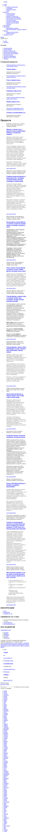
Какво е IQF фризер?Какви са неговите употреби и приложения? (15, 485)
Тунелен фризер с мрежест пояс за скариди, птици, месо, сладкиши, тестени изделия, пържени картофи (16, 298)
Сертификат (9, 8)
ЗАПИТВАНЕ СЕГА (6, 630)
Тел (4, 655)
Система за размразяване (12, 21)
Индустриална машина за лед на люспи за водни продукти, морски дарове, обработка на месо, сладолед (15, 575)
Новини (5, 30)
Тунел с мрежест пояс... (13, 80)
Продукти (5, 12)
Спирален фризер (10, 13)
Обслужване (6, 26)
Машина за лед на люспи (12, 22)
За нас (5, 5)
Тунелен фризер (10, 15)
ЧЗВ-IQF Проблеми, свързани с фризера (16, 29)
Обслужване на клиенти (12, 28)
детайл (14, 168)
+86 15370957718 (7, 622)
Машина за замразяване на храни (20, 644)
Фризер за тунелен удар (12, 16)
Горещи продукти (9, 643)
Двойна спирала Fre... (13, 101)
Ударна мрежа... (11, 69)
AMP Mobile (26, 643)
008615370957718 (7, 680)
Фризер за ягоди (16, 645)
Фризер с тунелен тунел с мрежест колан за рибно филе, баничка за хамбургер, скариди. (16, 132)
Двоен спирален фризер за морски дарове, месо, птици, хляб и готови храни (15, 395)
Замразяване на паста (6, 645)
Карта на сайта (18, 643)
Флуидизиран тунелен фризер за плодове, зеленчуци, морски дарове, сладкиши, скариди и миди (16, 224)
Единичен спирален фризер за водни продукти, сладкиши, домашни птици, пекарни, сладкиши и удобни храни (15, 179)
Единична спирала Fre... (14, 91)
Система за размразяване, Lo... (16, 112)
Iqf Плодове (3, 644)
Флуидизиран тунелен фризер (13, 18)
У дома (5, 4)
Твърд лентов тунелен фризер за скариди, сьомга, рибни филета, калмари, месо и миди (16, 269)
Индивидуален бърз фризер (13, 17)
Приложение (6, 25)
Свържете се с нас (7, 34)
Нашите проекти (10, 33)
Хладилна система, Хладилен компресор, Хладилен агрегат (15, 436)
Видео (8, 11)
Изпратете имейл (5, 684)
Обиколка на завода (11, 9)
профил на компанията (12, 7)
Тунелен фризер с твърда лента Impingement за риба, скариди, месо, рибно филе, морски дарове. (16, 349)
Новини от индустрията (12, 32)
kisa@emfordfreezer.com (9, 624)
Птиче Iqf (9, 644)
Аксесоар (8, 24)
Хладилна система (11, 20)
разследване (9, 168)
